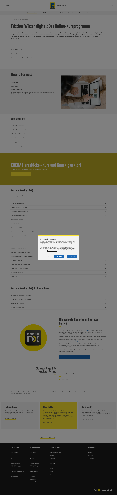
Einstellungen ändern (46, 256)
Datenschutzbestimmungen (52, 250)
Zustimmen (72, 256)
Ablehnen (59, 256)
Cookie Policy (65, 250)
